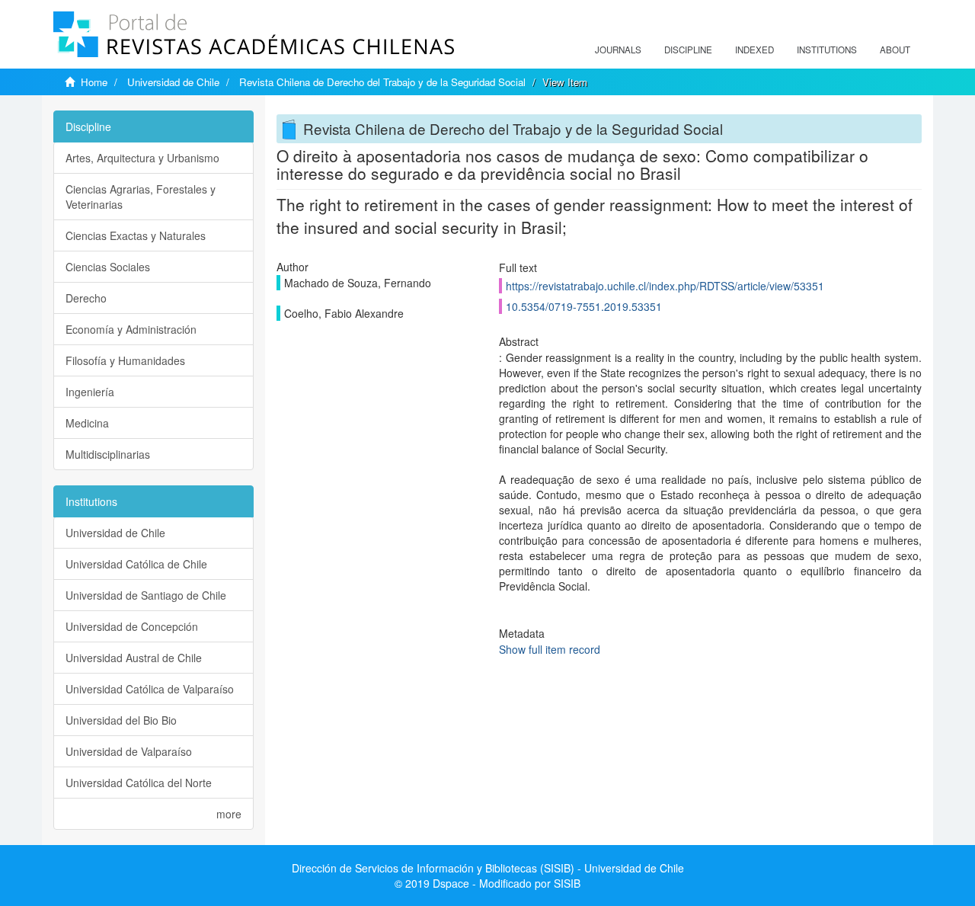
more (228, 813)
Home (94, 82)
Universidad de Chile (173, 82)
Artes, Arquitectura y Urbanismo (142, 157)
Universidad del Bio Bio (121, 720)
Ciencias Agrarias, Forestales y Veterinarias (141, 196)
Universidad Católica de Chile (136, 563)
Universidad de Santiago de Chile (146, 595)
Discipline (688, 49)
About (895, 49)
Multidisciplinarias (108, 454)
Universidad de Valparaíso (129, 751)
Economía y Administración (131, 329)
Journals (618, 49)
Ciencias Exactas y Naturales (136, 235)
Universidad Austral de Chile (134, 657)
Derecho (86, 298)
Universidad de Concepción (132, 626)
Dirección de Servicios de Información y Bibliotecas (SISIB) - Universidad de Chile (488, 868)
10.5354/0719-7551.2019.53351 (584, 306)
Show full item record (549, 649)
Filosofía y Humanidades (125, 360)
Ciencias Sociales (108, 266)
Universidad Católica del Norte (139, 782)
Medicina (87, 423)
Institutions (827, 49)
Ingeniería (90, 391)
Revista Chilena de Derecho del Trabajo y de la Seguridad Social (382, 82)
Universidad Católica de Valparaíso (150, 688)
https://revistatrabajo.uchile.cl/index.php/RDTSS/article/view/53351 (665, 285)
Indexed (754, 49)
